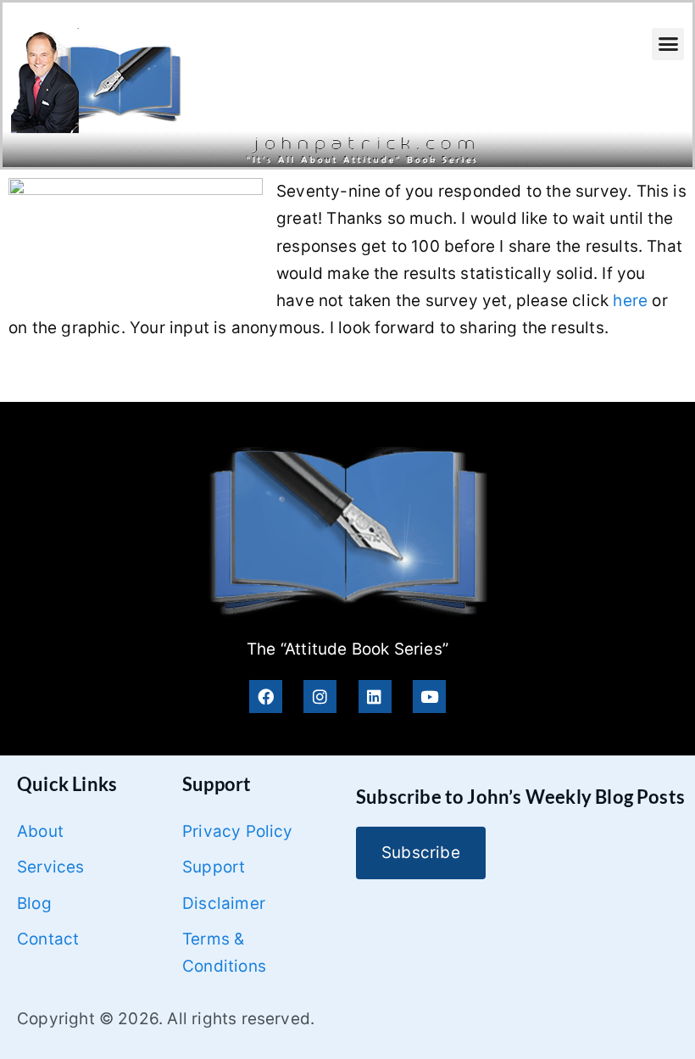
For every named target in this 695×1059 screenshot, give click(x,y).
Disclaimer (223, 903)
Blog (34, 903)
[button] (668, 44)
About (40, 831)
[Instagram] (319, 696)
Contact (48, 939)
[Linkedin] (375, 696)
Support (213, 867)
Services (51, 867)
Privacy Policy (237, 831)
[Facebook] (265, 696)
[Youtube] (429, 696)
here (630, 300)
